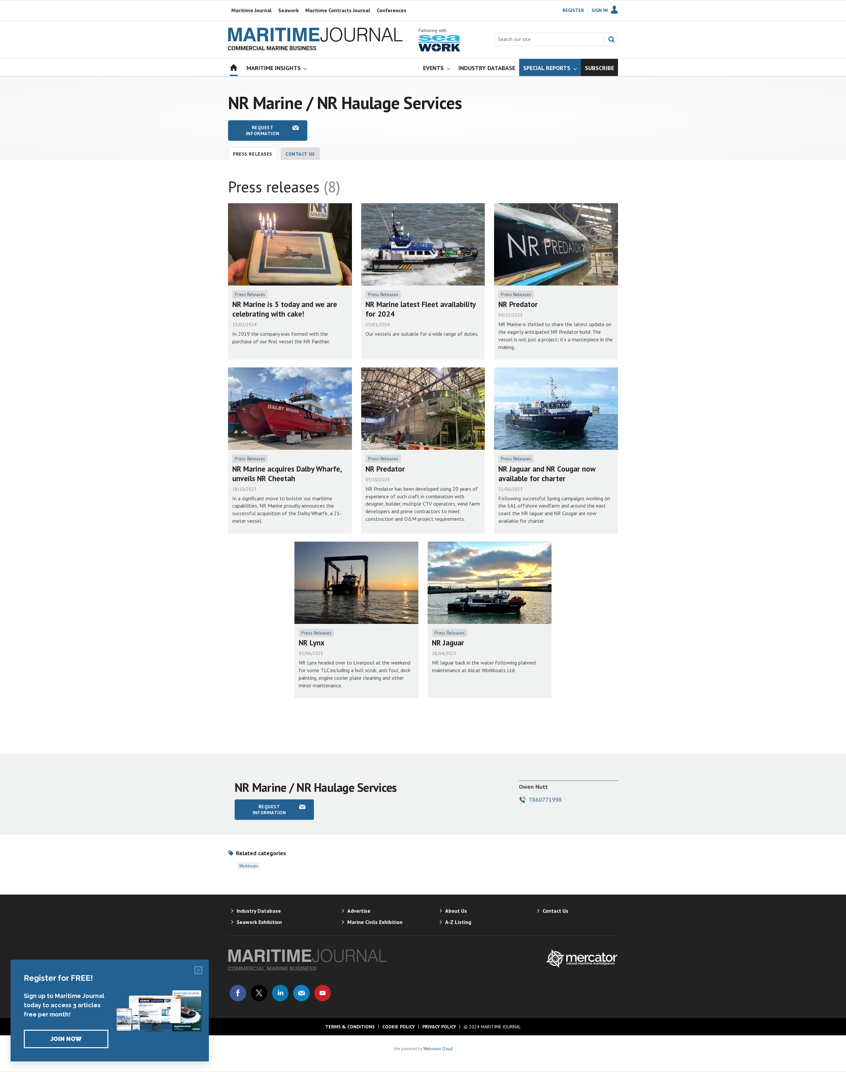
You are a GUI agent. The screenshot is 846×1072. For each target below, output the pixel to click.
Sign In (600, 10)
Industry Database (259, 910)
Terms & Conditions (350, 1027)
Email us (301, 993)
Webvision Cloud (438, 1048)
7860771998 (545, 799)
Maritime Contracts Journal (337, 10)
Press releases (252, 154)
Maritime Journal (251, 10)
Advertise (358, 910)
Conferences (391, 10)
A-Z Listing (458, 922)
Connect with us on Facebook (238, 993)
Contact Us (300, 154)
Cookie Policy (398, 1027)
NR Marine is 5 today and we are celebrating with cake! (284, 309)
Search (611, 39)
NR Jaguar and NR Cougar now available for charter (546, 473)
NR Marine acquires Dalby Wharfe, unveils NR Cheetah (286, 473)
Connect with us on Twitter (259, 993)
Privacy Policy (439, 1027)
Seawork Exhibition (259, 922)
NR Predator (518, 304)
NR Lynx (312, 642)
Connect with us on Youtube (322, 993)
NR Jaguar (448, 642)
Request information (262, 130)
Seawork (288, 10)
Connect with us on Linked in (280, 993)
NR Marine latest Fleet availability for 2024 (420, 309)
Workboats (248, 865)
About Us (456, 910)
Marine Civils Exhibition (375, 922)
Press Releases (250, 294)
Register (573, 10)
